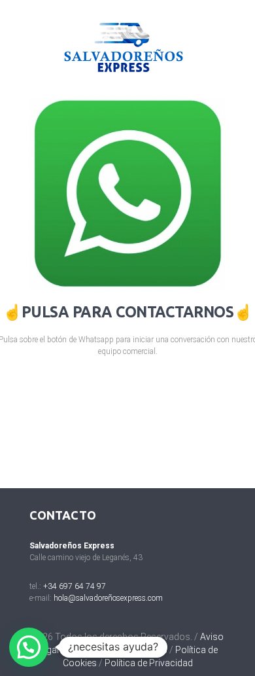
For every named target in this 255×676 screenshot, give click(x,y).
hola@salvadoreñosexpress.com (108, 598)
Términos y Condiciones (117, 650)
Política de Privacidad (149, 663)
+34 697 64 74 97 (74, 586)
